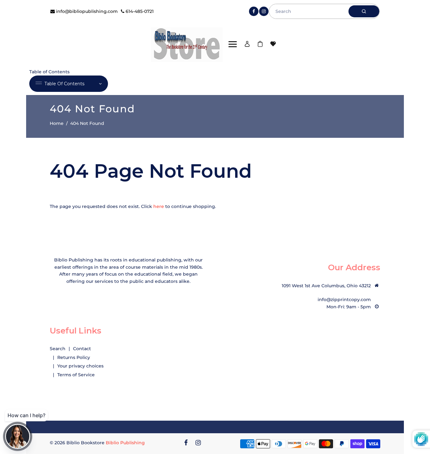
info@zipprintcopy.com (344, 299)
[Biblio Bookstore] (186, 44)
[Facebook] (253, 11)
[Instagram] (264, 11)
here (158, 206)
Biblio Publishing (125, 443)
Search (57, 348)
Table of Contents (64, 84)
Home (57, 123)
